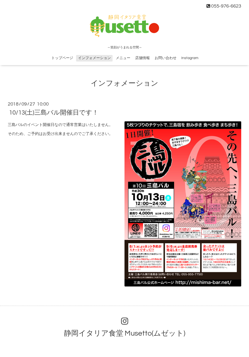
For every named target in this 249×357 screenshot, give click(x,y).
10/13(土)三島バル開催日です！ (53, 112)
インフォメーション (94, 58)
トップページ (62, 58)
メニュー (123, 58)
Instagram (189, 58)
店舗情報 (142, 58)
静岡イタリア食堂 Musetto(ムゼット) (124, 333)
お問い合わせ (166, 58)
